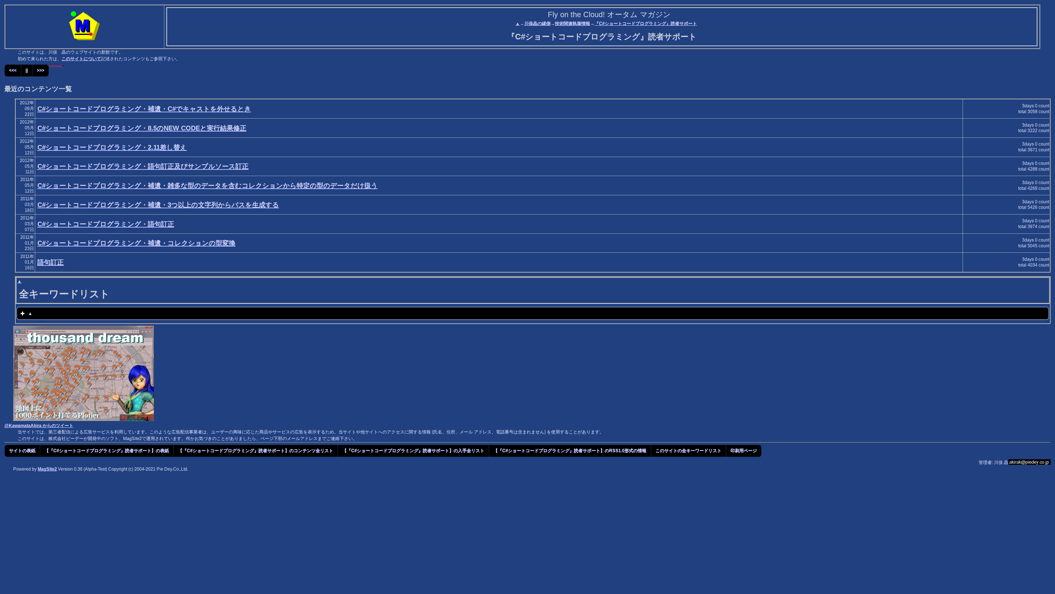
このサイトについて (81, 58)
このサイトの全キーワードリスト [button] (688, 450)
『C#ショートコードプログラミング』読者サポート (646, 23)
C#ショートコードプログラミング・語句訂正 (105, 224)
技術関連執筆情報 (572, 23)
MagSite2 (47, 469)
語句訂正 (50, 262)
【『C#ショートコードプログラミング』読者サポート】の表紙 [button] (107, 450)
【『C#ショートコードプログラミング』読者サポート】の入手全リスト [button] (413, 450)
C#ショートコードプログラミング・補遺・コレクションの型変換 (136, 243)
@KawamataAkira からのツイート (38, 425)
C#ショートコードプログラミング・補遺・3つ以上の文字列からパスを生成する (158, 204)
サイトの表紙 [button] (22, 450)
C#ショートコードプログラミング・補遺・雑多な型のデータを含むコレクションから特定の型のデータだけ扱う (207, 185)
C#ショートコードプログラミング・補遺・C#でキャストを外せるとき (144, 108)
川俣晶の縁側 (537, 23)
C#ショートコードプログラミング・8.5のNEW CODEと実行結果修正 (141, 128)
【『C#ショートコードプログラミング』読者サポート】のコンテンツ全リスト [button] (255, 450)
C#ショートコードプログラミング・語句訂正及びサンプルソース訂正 (143, 166)
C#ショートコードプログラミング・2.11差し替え (112, 147)
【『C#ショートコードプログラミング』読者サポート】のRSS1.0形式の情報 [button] (569, 450)
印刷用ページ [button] (744, 450)
